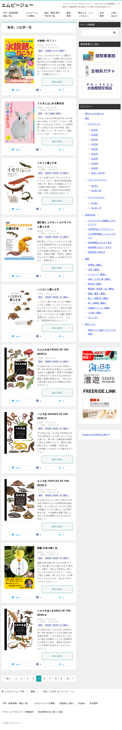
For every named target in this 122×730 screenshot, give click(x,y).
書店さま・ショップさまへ (85, 14)
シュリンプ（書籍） (97, 274)
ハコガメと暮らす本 (48, 289)
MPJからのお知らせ (94, 113)
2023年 (94, 144)
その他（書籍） (95, 312)
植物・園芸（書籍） (97, 293)
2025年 (94, 135)
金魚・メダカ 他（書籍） (100, 279)
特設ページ (90, 324)
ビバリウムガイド (96, 197)
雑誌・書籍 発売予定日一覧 (52, 14)
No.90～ (95, 186)
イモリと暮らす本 (47, 163)
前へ (8, 678)
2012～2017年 (98, 173)
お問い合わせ (114, 14)
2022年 (94, 149)
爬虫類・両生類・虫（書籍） (57, 173)
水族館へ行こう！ (47, 40)
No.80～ (95, 203)
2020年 (94, 159)
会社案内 (102, 14)
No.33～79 (96, 208)
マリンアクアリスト (97, 180)
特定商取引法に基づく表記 (50, 712)
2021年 (94, 154)
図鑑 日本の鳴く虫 (47, 548)
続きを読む (57, 82)
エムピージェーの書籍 (32, 14)
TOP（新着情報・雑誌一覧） (11, 14)
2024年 (94, 139)
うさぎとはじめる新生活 (50, 103)
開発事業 (69, 14)
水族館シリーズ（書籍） (55, 51)
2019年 (94, 163)
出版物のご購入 (66, 703)
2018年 (94, 168)
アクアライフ (94, 124)
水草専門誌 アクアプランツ (101, 229)
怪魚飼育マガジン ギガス (100, 247)
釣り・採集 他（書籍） (99, 298)
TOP (14, 691)
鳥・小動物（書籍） (54, 114)
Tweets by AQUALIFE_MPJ (94, 434)
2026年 (94, 130)
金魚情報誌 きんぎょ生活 (100, 242)
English (81, 703)
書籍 (40, 51)
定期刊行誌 (90, 215)
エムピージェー (17, 5)
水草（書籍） (94, 269)
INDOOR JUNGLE (96, 252)
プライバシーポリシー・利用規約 (17, 712)
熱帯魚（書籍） (95, 265)
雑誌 (87, 118)
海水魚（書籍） (95, 284)
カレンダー (93, 317)
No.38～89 (96, 190)
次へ (68, 678)
